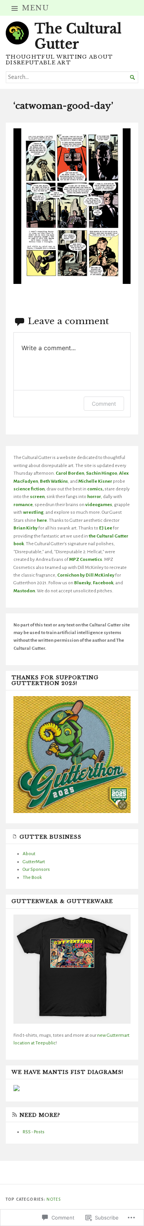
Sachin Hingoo (101, 473)
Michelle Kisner (95, 481)
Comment (104, 403)
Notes (53, 1199)
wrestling (33, 512)
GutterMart (34, 861)
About (29, 853)
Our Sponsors (36, 869)
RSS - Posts (34, 1131)
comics (95, 489)
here (42, 520)
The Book (32, 877)
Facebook (103, 582)
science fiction (29, 489)
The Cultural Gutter (78, 36)
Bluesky (82, 582)
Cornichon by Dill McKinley (85, 575)
